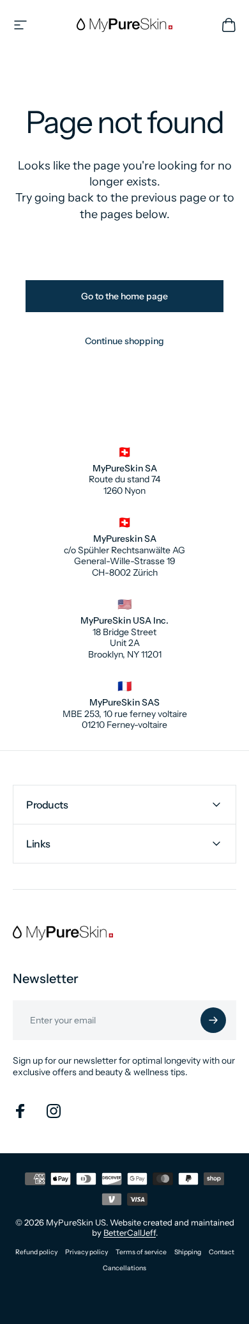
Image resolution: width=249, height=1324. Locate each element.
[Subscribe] (213, 1020)
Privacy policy (86, 1252)
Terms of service (141, 1252)
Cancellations (124, 1268)
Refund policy (36, 1252)
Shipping (187, 1252)
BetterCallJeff (129, 1232)
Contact (221, 1252)
